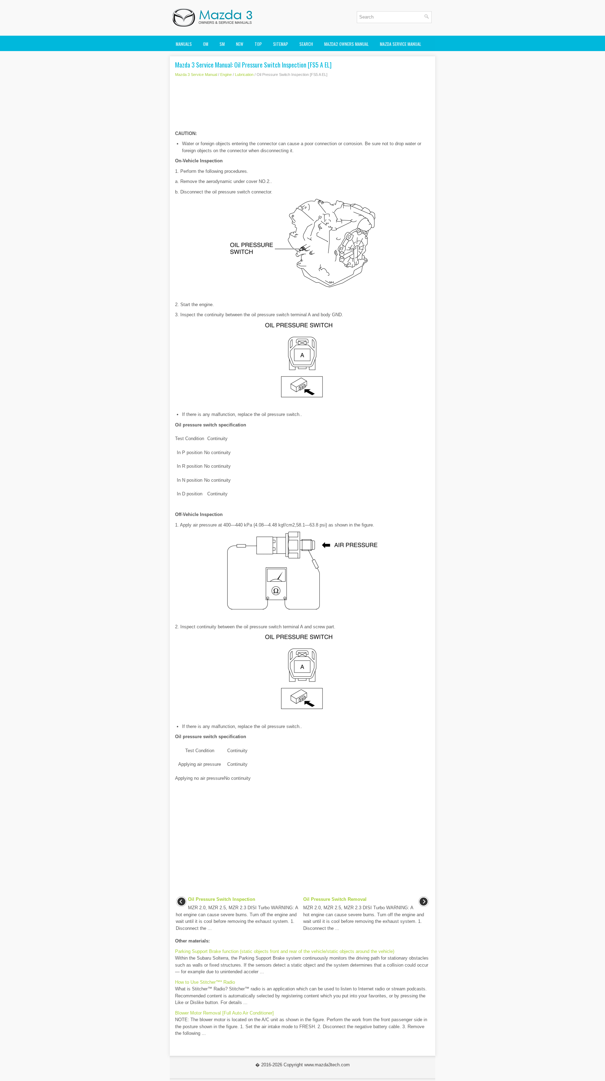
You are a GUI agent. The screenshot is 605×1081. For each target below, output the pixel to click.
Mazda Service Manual (400, 44)
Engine (226, 74)
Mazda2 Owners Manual (346, 44)
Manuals (184, 44)
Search (306, 44)
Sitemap (280, 44)
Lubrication (244, 74)
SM (222, 44)
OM (205, 44)
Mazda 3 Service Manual (196, 74)
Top (258, 44)
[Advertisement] (302, 106)
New (239, 44)
